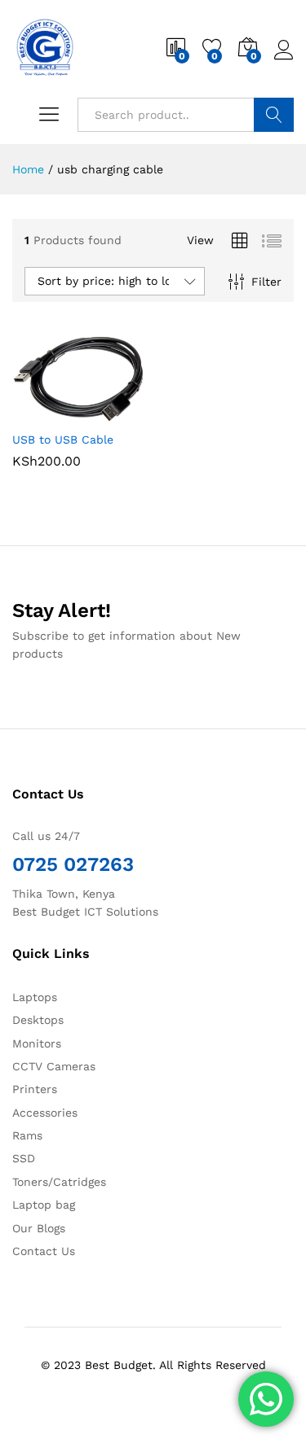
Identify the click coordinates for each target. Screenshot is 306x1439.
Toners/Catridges (59, 1181)
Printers (34, 1089)
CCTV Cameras (53, 1066)
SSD (23, 1158)
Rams (27, 1135)
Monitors (36, 1043)
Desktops (38, 1019)
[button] (38, 412)
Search (274, 115)
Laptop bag (43, 1204)
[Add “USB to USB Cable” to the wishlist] (113, 412)
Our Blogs (38, 1228)
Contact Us (43, 1250)
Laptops (34, 997)
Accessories (45, 1112)
